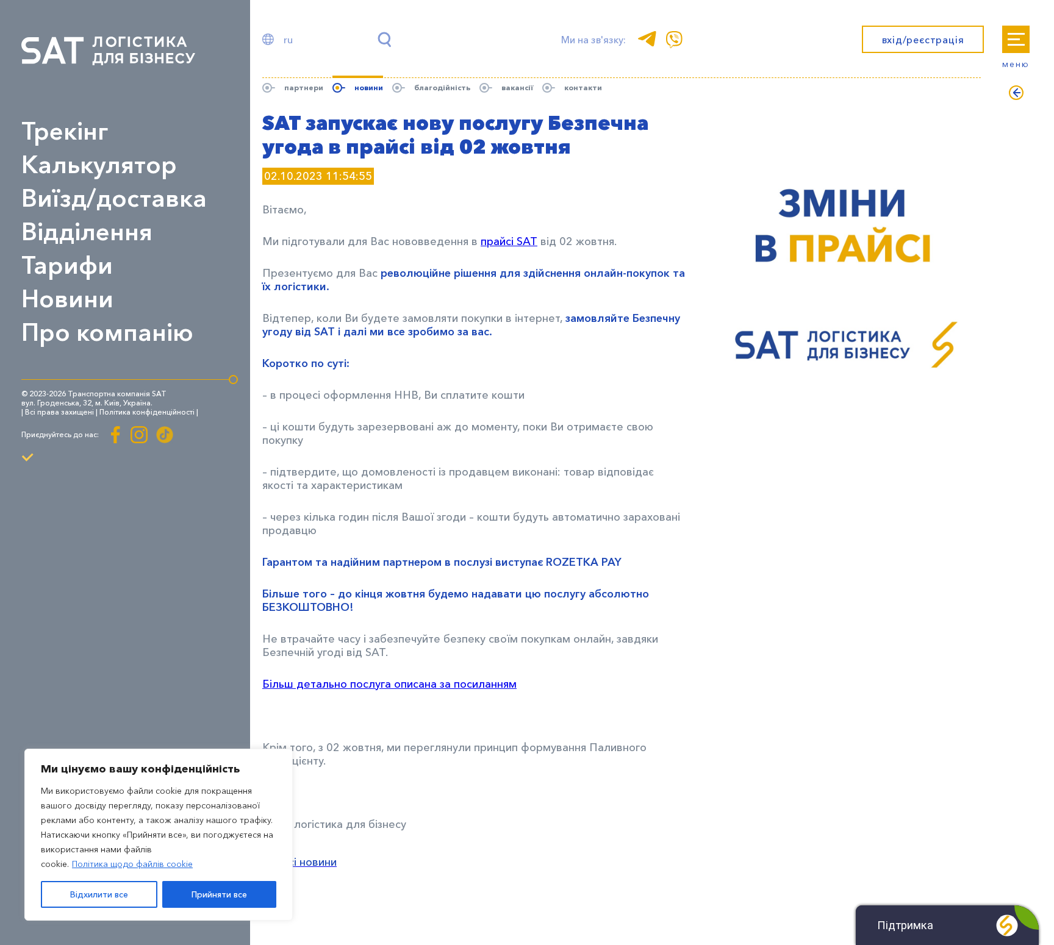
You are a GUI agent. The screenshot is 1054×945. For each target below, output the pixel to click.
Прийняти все (219, 894)
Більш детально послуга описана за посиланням (389, 684)
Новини (67, 298)
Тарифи (67, 265)
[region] (158, 835)
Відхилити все (99, 894)
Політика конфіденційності (147, 411)
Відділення (86, 231)
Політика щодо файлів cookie (132, 863)
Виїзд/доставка (114, 198)
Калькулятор (99, 164)
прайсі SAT (509, 241)
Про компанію (107, 332)
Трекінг (64, 131)
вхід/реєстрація (923, 40)
